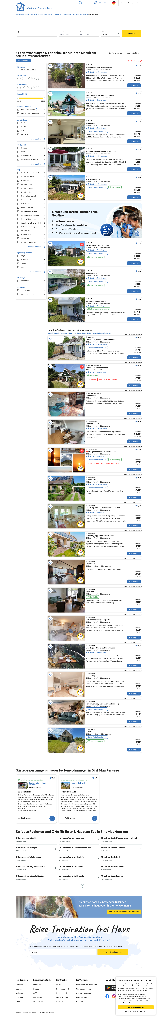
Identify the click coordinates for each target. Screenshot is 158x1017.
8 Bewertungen (101, 100)
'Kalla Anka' (91, 480)
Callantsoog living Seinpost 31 (98, 620)
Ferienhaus (33, 281)
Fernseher (33, 134)
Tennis (33, 263)
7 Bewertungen (101, 372)
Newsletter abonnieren (113, 952)
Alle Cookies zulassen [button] (135, 1007)
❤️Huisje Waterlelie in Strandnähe (101, 452)
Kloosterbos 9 (92, 396)
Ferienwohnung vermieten (131, 3)
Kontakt (59, 1002)
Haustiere (33, 148)
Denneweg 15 (92, 676)
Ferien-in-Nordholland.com (97, 245)
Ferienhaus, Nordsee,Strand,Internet (101, 340)
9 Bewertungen (101, 652)
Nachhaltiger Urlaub (33, 196)
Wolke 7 (89, 732)
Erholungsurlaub (33, 200)
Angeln (33, 256)
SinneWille (91, 123)
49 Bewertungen (101, 184)
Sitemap (19, 1002)
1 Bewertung (100, 456)
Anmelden (87, 3)
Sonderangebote (33, 290)
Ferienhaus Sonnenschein (97, 368)
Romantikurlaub (33, 207)
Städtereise (33, 231)
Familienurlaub (33, 184)
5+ (37, 78)
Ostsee (18, 989)
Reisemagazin (62, 993)
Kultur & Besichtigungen (33, 227)
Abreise (83, 32)
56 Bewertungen (101, 156)
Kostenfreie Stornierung (33, 113)
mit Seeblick (33, 204)
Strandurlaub (33, 180)
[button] (136, 1012)
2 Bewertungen (101, 128)
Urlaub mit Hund (33, 177)
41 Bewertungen (101, 344)
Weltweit (20, 997)
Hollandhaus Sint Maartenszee (99, 67)
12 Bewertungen (101, 428)
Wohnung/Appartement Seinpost (100, 536)
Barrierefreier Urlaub (33, 211)
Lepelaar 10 (91, 564)
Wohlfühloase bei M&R (96, 301)
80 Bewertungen (101, 484)
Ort (19, 32)
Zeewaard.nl (91, 273)
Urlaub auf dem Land (33, 242)
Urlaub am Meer (33, 188)
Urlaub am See (33, 192)
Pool (33, 123)
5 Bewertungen (101, 250)
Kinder (33, 152)
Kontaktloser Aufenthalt (33, 173)
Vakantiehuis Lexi (93, 179)
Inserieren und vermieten (86, 984)
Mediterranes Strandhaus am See (100, 95)
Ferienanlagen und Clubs (33, 215)
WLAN (33, 127)
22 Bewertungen (101, 72)
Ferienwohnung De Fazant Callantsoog (102, 704)
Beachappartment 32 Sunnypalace (100, 648)
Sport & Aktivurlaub (33, 219)
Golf (33, 267)
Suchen (131, 33)
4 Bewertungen (101, 306)
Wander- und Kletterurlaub (33, 223)
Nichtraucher (33, 155)
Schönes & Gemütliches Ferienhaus (101, 151)
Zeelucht (90, 592)
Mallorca (19, 993)
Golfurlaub (33, 238)
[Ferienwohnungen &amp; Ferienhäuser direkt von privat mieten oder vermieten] (33, 8)
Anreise (63, 32)
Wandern (33, 259)
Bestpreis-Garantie (33, 294)
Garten (33, 130)
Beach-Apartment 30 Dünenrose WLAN (103, 508)
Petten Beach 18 (93, 424)
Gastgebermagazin (84, 989)
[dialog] (136, 996)
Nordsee (19, 984)
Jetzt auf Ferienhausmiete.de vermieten (123, 912)
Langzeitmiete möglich (33, 159)
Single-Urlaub (33, 234)
